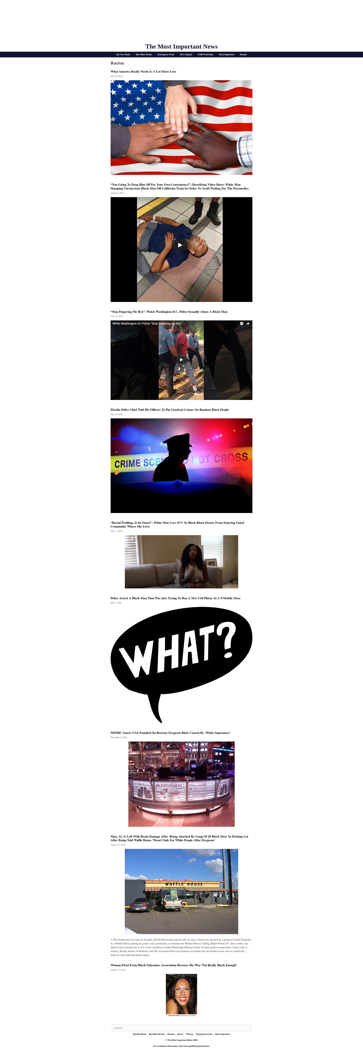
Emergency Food (166, 54)
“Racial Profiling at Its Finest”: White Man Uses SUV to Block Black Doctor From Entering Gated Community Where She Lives (177, 524)
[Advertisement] (181, 23)
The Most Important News (181, 46)
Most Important (226, 54)
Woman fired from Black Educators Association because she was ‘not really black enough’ (174, 965)
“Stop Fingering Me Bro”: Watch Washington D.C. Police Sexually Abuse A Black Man (169, 311)
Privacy (189, 1034)
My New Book (123, 54)
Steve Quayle (186, 54)
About (180, 1034)
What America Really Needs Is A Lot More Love (143, 71)
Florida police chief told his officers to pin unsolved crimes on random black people (170, 409)
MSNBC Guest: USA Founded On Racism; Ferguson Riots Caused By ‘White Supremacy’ (171, 732)
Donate (243, 54)
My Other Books (144, 54)
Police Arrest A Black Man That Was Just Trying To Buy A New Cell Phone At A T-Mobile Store (175, 598)
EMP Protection (205, 54)
